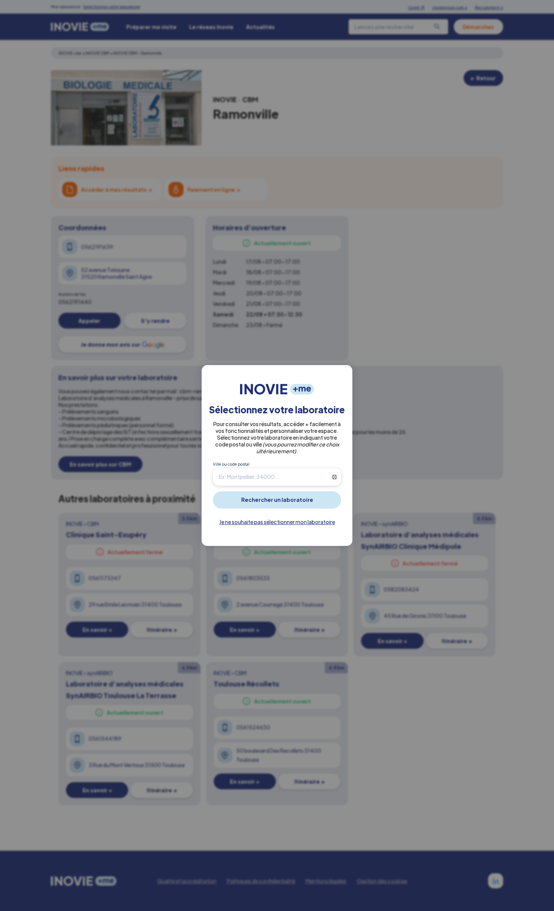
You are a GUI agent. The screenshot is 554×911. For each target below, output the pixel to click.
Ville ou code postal (231, 464)
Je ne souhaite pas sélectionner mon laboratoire (277, 521)
